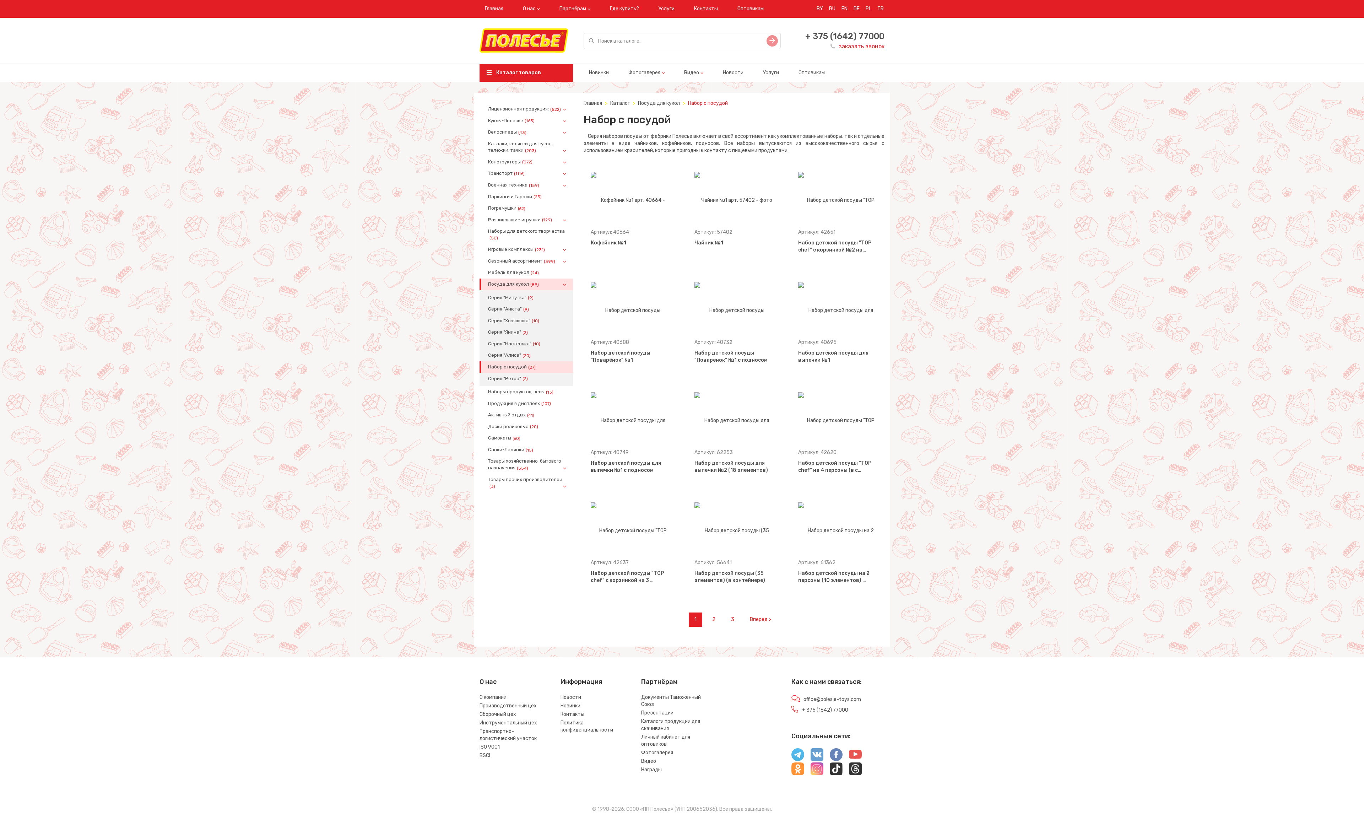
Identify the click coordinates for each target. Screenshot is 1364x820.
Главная (494, 9)
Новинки (599, 73)
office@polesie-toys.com (832, 699)
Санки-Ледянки (510, 450)
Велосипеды (507, 132)
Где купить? (624, 9)
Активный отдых (511, 415)
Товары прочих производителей (525, 483)
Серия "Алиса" (509, 355)
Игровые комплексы (516, 249)
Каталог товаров (518, 73)
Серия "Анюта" (508, 309)
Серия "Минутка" (511, 298)
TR (880, 9)
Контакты (706, 9)
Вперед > (760, 619)
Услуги (667, 9)
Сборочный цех (498, 714)
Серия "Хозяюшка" (513, 321)
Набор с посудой (512, 367)
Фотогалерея (644, 73)
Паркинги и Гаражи (515, 197)
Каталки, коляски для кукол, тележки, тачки (520, 147)
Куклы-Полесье (511, 121)
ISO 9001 (490, 747)
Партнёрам (572, 9)
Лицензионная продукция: (524, 109)
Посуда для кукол (513, 284)
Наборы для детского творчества (526, 234)
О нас (529, 9)
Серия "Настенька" (514, 344)
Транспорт (506, 173)
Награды (651, 770)
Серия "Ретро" (508, 379)
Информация (581, 682)
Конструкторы (510, 162)
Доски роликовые (513, 427)
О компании (493, 697)
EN (844, 9)
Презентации (657, 713)
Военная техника (513, 185)
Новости (733, 73)
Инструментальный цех (508, 723)
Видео (691, 73)
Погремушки (506, 208)
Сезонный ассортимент (521, 261)
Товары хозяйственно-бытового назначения (524, 464)
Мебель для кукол (513, 272)
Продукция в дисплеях (519, 403)
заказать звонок (861, 46)
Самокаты (504, 438)
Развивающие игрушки (520, 220)
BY (820, 9)
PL (868, 9)
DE (857, 9)
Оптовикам (750, 9)
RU (832, 9)
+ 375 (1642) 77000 (844, 36)
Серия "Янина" (508, 332)
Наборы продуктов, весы (520, 392)
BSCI (485, 755)
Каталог (620, 103)
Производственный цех (508, 706)
